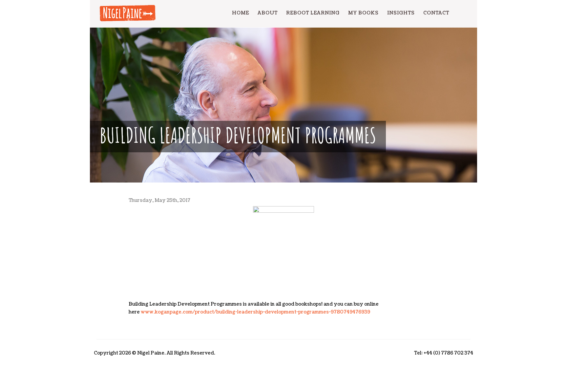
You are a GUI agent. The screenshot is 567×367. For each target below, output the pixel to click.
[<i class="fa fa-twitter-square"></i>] (466, 13)
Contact (436, 13)
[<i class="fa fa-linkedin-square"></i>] (457, 13)
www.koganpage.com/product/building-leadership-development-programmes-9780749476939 (255, 312)
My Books (363, 13)
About (268, 13)
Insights (401, 13)
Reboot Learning (313, 13)
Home (240, 13)
